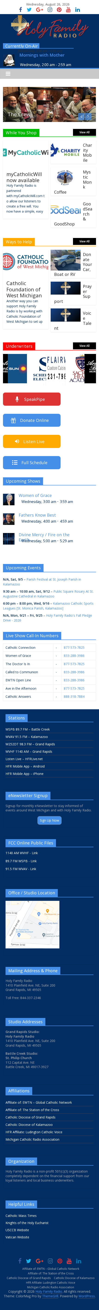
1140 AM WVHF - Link (22, 853)
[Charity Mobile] (66, 143)
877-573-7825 (74, 647)
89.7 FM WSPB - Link (21, 861)
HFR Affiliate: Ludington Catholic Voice (34, 1132)
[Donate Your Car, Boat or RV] (66, 252)
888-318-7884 (74, 696)
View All (84, 132)
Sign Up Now (49, 820)
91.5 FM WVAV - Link (21, 869)
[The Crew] (49, 89)
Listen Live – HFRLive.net (24, 759)
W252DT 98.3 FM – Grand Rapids (30, 744)
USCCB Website (17, 1230)
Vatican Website (17, 1237)
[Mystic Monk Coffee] (66, 170)
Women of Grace (35, 495)
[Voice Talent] (66, 311)
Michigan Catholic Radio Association (32, 1139)
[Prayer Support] (66, 284)
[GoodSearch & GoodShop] (66, 201)
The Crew (19, 114)
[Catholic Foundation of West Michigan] (25, 252)
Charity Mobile (87, 152)
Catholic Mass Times (21, 1215)
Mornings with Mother (41, 55)
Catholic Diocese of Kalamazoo (29, 1124)
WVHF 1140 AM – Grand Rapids (29, 751)
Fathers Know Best (37, 515)
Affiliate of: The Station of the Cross (32, 1110)
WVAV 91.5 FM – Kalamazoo (27, 736)
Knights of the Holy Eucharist (27, 1223)
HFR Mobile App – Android (25, 766)
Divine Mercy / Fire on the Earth (44, 536)
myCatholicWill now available (24, 177)
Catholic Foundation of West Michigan (24, 289)
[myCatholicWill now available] (25, 143)
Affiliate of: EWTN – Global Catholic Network (39, 1102)
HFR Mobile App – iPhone (25, 773)
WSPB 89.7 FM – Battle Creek (28, 729)
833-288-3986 (74, 655)
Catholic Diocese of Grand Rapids (30, 1117)
